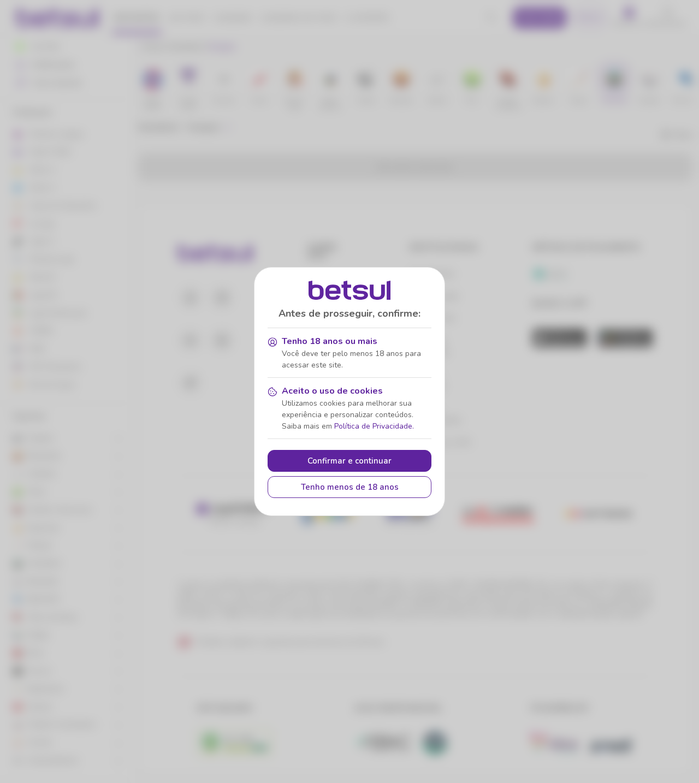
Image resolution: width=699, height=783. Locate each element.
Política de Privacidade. (374, 426)
